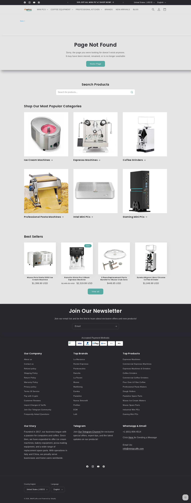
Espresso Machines (85, 159)
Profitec (76, 405)
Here (131, 437)
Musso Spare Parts (131, 405)
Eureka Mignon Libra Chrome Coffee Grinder (151, 279)
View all (95, 291)
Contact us (29, 364)
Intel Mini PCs (81, 216)
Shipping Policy (31, 373)
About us (28, 359)
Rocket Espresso (80, 364)
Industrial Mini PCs (131, 410)
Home (22, 21)
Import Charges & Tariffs (35, 405)
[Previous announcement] (68, 2)
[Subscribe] (116, 326)
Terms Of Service (31, 391)
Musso (76, 382)
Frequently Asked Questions (36, 414)
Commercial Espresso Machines (137, 364)
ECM (75, 410)
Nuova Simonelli (80, 400)
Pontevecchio (79, 369)
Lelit (75, 414)
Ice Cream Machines (37, 159)
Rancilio (77, 373)
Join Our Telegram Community (37, 410)
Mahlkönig (78, 387)
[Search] (132, 92)
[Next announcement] (123, 2)
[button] (42, 9)
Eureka (76, 391)
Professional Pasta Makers (135, 387)
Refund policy (30, 369)
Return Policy (30, 378)
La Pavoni (77, 378)
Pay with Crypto (31, 396)
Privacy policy (30, 387)
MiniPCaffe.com (35, 498)
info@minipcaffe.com (133, 449)
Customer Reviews (32, 400)
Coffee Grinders (133, 159)
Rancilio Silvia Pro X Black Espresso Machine (77, 279)
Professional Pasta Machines (42, 216)
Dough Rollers (129, 391)
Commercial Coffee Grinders (135, 378)
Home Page (95, 64)
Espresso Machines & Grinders (136, 369)
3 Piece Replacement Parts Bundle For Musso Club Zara (114, 279)
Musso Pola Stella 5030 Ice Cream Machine (40, 279)
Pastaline (77, 396)
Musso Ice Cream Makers (134, 400)
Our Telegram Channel (89, 432)
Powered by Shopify (49, 498)
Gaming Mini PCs (133, 216)
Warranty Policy (31, 382)
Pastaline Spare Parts (132, 396)
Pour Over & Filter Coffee (134, 382)
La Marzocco (79, 359)
